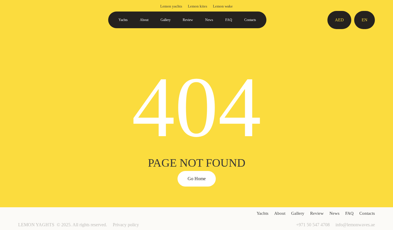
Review (188, 20)
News (209, 20)
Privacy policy (126, 224)
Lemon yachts (171, 6)
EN (364, 20)
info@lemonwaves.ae (355, 224)
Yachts (123, 20)
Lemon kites (197, 6)
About (144, 20)
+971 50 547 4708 (313, 224)
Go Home (197, 178)
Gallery (166, 20)
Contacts (250, 20)
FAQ (228, 20)
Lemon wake (223, 6)
